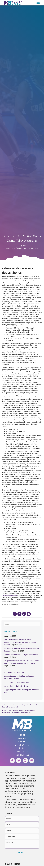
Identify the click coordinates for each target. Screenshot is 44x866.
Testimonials (21, 754)
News (22, 748)
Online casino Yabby (9, 596)
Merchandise (22, 745)
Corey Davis (21, 248)
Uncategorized (33, 248)
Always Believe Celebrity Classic (16, 686)
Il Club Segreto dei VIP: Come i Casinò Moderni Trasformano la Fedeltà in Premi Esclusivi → (18, 712)
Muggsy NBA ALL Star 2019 (14, 672)
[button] (38, 3)
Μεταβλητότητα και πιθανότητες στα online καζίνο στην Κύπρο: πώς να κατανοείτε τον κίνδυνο (21, 662)
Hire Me (22, 738)
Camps (21, 741)
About (22, 735)
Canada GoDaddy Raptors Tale (16, 682)
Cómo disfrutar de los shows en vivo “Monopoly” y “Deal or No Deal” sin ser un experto (20, 642)
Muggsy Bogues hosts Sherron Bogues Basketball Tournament (19, 677)
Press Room (22, 751)
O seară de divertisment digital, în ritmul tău (21, 654)
